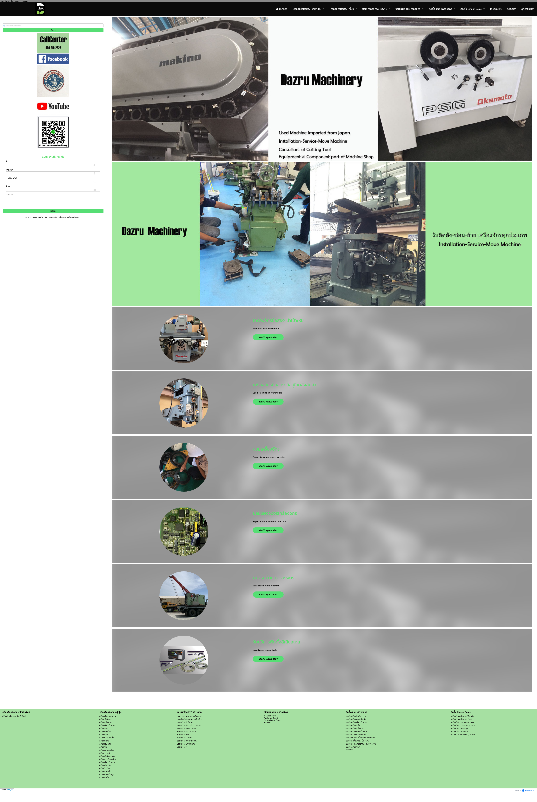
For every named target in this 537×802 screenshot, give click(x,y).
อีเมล (8, 186)
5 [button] (328, 301)
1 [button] (319, 156)
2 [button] (324, 156)
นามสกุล (9, 170)
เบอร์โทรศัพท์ (11, 178)
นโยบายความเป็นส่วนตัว (67, 217)
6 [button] (332, 301)
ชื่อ (7, 161)
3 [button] (319, 301)
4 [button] (324, 301)
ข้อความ (9, 194)
